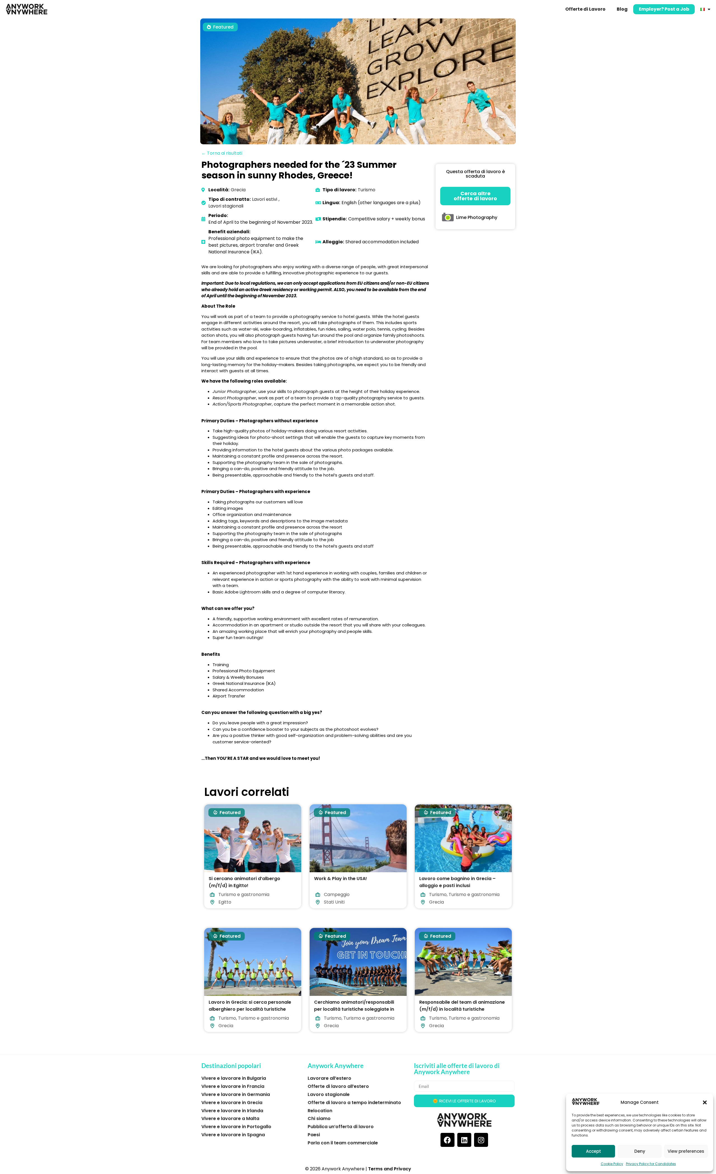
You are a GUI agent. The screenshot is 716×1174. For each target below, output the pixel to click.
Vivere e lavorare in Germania (235, 1094)
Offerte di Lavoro (585, 9)
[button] (705, 1102)
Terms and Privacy (389, 1169)
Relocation (320, 1110)
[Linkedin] (464, 1140)
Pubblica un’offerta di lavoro (341, 1126)
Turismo (366, 190)
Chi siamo (319, 1118)
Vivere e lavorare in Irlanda (232, 1110)
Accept (593, 1151)
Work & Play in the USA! (340, 878)
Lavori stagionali (225, 206)
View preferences (686, 1151)
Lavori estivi (264, 199)
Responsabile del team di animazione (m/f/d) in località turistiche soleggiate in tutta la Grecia (462, 1009)
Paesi (314, 1134)
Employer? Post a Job (664, 9)
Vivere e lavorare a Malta (230, 1118)
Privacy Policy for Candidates (651, 1163)
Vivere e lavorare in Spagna (233, 1134)
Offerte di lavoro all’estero (338, 1086)
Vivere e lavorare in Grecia (231, 1102)
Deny (639, 1151)
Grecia (238, 190)
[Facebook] (447, 1140)
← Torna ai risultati (221, 153)
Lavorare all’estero (329, 1078)
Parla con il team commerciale (343, 1143)
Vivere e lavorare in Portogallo (236, 1126)
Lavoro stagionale (329, 1094)
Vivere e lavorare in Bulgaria (233, 1078)
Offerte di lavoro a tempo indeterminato (354, 1102)
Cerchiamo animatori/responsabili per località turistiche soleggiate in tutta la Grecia (354, 1009)
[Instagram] (481, 1140)
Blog (622, 9)
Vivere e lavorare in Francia (232, 1086)
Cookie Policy (612, 1163)
